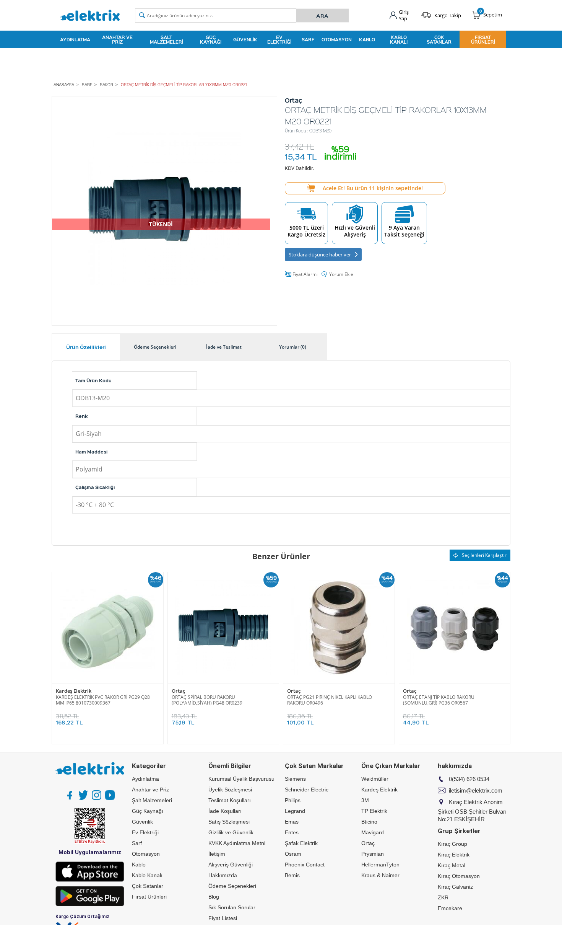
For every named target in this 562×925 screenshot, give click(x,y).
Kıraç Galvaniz (455, 887)
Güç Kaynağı (210, 39)
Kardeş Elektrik (73, 691)
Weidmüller (374, 779)
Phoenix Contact (305, 864)
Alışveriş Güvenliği (230, 864)
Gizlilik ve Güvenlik (230, 832)
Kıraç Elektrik (453, 855)
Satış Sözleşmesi (229, 822)
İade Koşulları (225, 811)
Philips (292, 800)
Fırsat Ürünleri (483, 39)
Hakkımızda (222, 875)
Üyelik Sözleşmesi (230, 789)
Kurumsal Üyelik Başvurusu (241, 779)
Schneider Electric (306, 789)
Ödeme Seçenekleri (232, 886)
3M (365, 800)
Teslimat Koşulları (229, 800)
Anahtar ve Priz (117, 39)
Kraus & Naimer (380, 875)
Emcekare (450, 908)
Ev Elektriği (279, 39)
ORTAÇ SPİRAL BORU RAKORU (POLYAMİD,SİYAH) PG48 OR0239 (207, 700)
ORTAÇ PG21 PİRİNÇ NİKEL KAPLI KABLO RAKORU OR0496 (329, 700)
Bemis (292, 875)
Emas (292, 822)
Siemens (295, 779)
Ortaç (178, 691)
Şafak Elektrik (301, 843)
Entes (292, 832)
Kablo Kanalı (399, 39)
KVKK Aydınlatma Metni (236, 843)
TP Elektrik (374, 811)
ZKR (443, 897)
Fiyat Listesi (222, 918)
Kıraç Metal (451, 865)
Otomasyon (337, 39)
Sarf (308, 39)
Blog (213, 897)
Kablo (367, 39)
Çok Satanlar (439, 39)
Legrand (295, 811)
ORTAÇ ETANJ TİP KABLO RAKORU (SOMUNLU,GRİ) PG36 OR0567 (438, 700)
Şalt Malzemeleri (166, 39)
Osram (293, 854)
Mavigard (372, 832)
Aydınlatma (75, 39)
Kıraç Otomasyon (459, 876)
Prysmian (372, 854)
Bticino (369, 822)
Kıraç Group (452, 844)
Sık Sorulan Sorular (231, 907)
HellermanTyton (380, 864)
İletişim (216, 854)
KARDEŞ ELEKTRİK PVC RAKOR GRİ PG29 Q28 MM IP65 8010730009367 (103, 700)
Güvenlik (245, 39)
